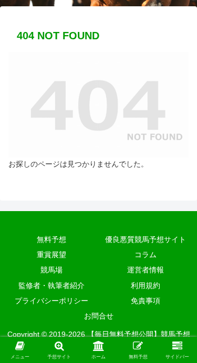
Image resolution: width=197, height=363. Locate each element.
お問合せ (98, 316)
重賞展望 (51, 254)
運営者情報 (145, 270)
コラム (145, 254)
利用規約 (145, 285)
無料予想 (51, 239)
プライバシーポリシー (51, 300)
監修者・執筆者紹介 (51, 285)
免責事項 (145, 300)
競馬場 (51, 270)
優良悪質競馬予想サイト (145, 239)
